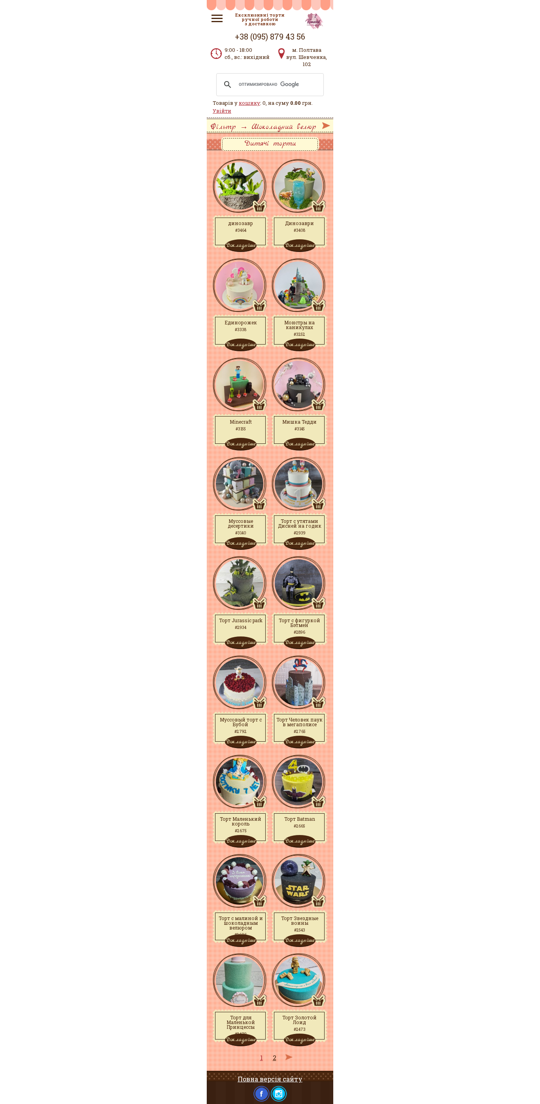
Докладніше (241, 245)
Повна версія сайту (270, 1079)
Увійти (222, 110)
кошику (249, 102)
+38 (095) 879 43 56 (270, 36)
